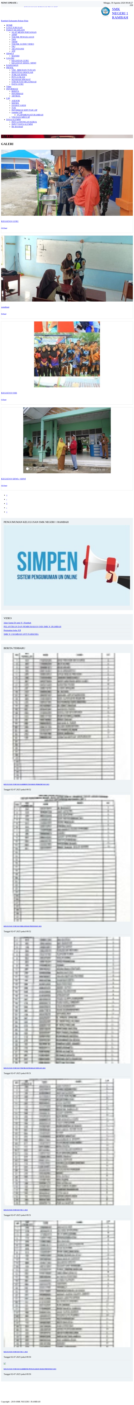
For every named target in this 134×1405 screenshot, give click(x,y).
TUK (14, 108)
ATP (13, 51)
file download (17, 126)
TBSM (14, 42)
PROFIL (10, 68)
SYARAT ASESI (19, 105)
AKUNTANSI (18, 49)
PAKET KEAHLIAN (15, 30)
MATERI (15, 56)
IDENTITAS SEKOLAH (22, 72)
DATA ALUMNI (13, 119)
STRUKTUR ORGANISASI (24, 82)
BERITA (15, 91)
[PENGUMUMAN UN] (67, 605)
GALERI (10, 58)
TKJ (13, 46)
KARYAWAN (12, 65)
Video (8, 86)
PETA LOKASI (18, 77)
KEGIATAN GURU (20, 60)
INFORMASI (12, 89)
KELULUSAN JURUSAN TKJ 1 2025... (41, 5)
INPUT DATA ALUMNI (22, 124)
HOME (9, 25)
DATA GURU (18, 84)
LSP (8, 98)
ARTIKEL (16, 96)
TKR (14, 39)
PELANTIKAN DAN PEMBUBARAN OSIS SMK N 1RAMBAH (32, 626)
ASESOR (16, 101)
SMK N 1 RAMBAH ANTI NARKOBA (21, 634)
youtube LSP (17, 112)
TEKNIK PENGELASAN (23, 37)
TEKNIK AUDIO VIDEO (23, 44)
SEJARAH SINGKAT (21, 79)
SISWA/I (10, 53)
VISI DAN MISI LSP (21, 117)
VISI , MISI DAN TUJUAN (24, 70)
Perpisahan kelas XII (12, 630)
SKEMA (15, 103)
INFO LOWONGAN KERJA (24, 122)
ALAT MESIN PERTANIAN (24, 32)
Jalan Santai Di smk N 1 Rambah (17, 623)
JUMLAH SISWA (19, 75)
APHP (14, 35)
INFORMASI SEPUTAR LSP (24, 110)
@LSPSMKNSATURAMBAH (30, 115)
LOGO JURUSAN (14, 27)
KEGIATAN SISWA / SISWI (24, 63)
